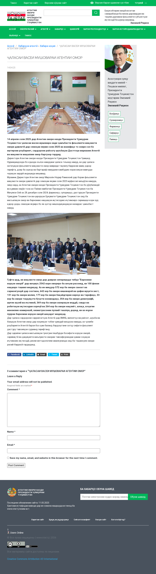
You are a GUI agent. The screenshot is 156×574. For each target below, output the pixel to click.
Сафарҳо (114, 133)
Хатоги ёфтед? (118, 520)
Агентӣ (44, 29)
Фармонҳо (115, 126)
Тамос (13, 3)
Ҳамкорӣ (74, 29)
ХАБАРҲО (59, 29)
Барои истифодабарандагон (128, 29)
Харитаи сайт (31, 3)
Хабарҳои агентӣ (27, 46)
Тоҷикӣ (139, 3)
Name (11, 431)
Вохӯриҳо (114, 113)
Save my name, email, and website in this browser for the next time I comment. (54, 458)
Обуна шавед (137, 496)
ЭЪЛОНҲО (13, 35)
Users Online (15, 531)
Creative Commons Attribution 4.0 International (32, 559)
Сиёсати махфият (82, 520)
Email (11, 445)
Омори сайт (100, 520)
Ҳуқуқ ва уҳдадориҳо (59, 520)
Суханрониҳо (116, 120)
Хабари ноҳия (47, 46)
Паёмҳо (113, 139)
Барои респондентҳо (94, 29)
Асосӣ (12, 29)
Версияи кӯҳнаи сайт (56, 3)
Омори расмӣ (27, 29)
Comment (13, 389)
